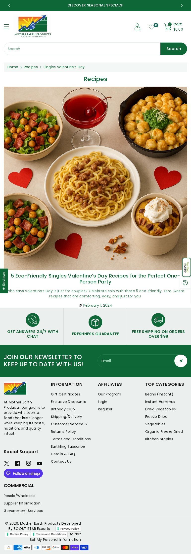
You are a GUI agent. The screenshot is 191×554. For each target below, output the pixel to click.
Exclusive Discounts (68, 401)
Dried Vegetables (160, 409)
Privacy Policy (69, 528)
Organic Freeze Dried (164, 431)
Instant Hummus (160, 401)
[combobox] (95, 49)
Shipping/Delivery (66, 416)
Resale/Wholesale (20, 495)
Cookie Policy (19, 534)
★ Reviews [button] (3, 281)
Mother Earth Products (40, 523)
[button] (186, 267)
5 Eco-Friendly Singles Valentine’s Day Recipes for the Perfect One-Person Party (95, 278)
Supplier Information (22, 503)
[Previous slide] (9, 5)
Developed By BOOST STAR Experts (44, 526)
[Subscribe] (180, 361)
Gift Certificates (65, 394)
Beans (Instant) (159, 394)
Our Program (109, 394)
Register (105, 409)
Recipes (31, 66)
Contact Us (61, 461)
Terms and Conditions (71, 439)
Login (102, 401)
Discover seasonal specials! (111, 5)
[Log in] (137, 26)
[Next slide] (181, 5)
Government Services (23, 510)
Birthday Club (63, 409)
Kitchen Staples (159, 439)
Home (12, 66)
